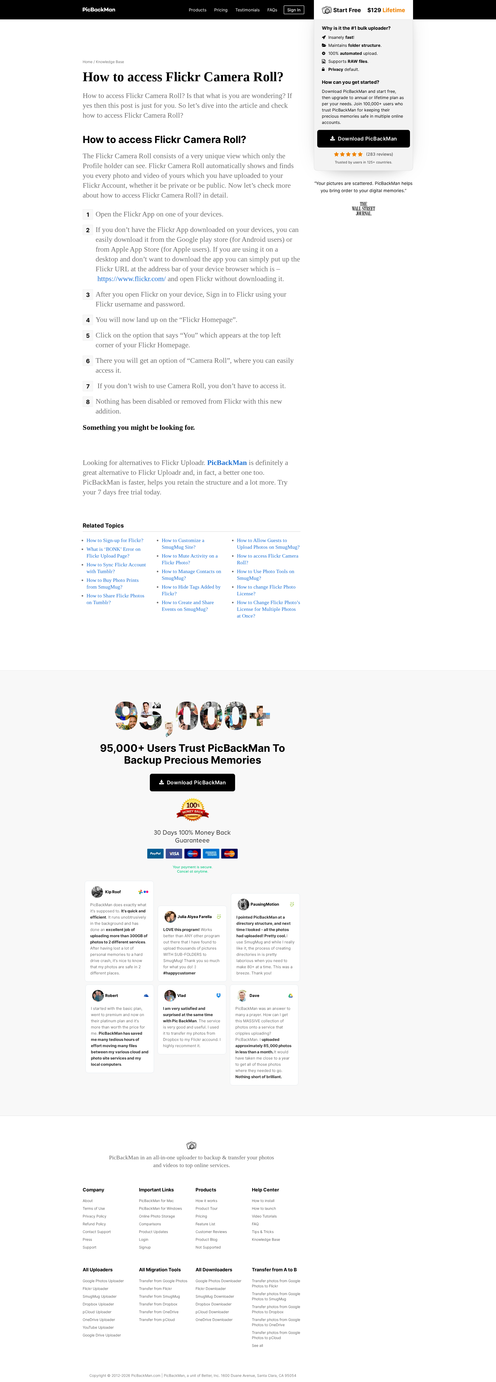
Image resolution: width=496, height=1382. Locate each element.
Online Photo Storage (157, 1216)
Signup (145, 1247)
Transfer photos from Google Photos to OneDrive (276, 1322)
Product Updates (153, 1231)
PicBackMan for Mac (156, 1200)
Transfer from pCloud (157, 1319)
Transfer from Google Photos (163, 1281)
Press (87, 1239)
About (88, 1200)
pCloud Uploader (97, 1312)
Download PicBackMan (367, 138)
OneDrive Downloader (214, 1319)
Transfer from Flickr (155, 1288)
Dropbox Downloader (213, 1304)
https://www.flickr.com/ (131, 279)
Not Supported (208, 1247)
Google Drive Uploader (102, 1335)
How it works (206, 1200)
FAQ (255, 1224)
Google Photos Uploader (103, 1281)
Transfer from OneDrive (159, 1312)
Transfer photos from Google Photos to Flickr (276, 1283)
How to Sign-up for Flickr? (115, 540)
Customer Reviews (211, 1231)
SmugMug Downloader (215, 1296)
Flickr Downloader (211, 1288)
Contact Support (97, 1231)
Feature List (205, 1224)
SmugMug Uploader (100, 1296)
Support (89, 1247)
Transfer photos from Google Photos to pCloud (276, 1335)
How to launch (264, 1208)
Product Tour (207, 1208)
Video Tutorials (264, 1216)
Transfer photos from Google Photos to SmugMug (276, 1296)
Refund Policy (94, 1224)
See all (257, 1345)
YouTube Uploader (98, 1327)
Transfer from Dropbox (158, 1304)
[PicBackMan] (99, 8)
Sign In (294, 9)
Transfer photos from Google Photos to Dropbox (276, 1309)
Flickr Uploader (95, 1288)
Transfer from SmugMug (159, 1296)
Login (143, 1239)
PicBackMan (227, 463)
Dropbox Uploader (98, 1304)
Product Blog (207, 1239)
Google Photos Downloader (218, 1281)
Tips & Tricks (263, 1231)
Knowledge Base (266, 1239)
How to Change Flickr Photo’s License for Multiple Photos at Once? (268, 609)
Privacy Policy (94, 1216)
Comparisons (150, 1224)
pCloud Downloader (212, 1312)
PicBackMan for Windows (160, 1208)
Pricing (201, 1216)
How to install (263, 1200)
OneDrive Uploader (99, 1319)
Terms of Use (94, 1208)
